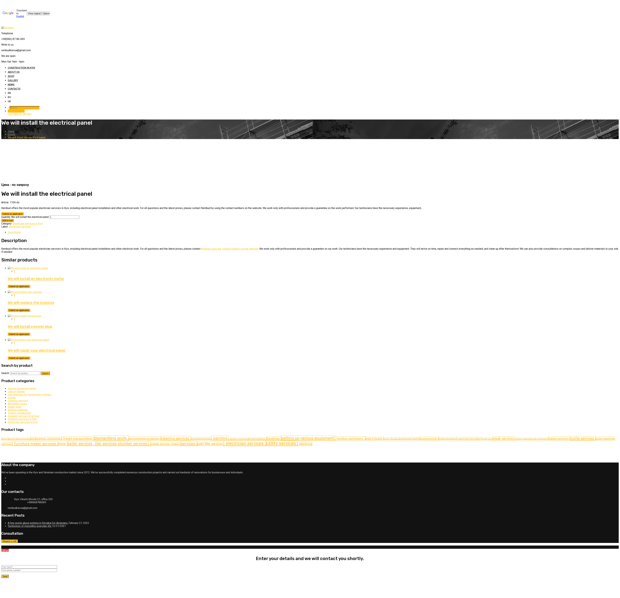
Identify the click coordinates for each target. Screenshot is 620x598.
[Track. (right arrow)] (613, 300)
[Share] (608, 4)
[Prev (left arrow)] (7, 300)
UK (9, 101)
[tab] (313, 232)
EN (9, 93)
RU (9, 97)
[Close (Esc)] (615, 4)
